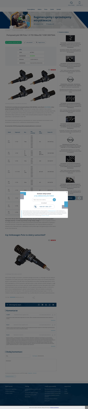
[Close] (66, 192)
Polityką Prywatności (51, 210)
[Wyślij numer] (54, 199)
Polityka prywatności (54, 407)
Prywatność (44, 215)
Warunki (47, 215)
